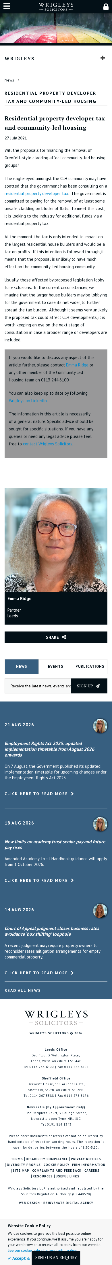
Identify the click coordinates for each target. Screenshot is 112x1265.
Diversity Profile (24, 1165)
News (9, 80)
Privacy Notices (86, 1159)
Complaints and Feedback (57, 1171)
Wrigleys (19, 58)
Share (52, 637)
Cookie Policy (56, 1165)
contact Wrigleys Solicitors (47, 444)
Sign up (85, 686)
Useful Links (68, 1176)
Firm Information (88, 1165)
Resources (43, 1176)
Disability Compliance (47, 1159)
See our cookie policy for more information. (43, 1250)
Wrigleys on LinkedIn (28, 400)
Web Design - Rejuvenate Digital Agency (56, 1203)
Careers (92, 1171)
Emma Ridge (78, 365)
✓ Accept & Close (25, 1258)
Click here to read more (36, 793)
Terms (17, 1159)
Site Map (21, 1171)
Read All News (23, 990)
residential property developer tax (36, 193)
